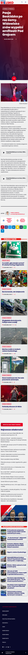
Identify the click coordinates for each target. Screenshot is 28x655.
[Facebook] (10, 647)
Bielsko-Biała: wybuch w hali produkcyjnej (16, 566)
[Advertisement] (14, 57)
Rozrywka (5, 514)
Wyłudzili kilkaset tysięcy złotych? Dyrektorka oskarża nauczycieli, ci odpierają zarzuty (16, 560)
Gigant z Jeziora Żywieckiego (16, 552)
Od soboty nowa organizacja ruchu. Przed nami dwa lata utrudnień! (16, 586)
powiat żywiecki (8, 9)
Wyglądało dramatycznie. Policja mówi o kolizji (11, 321)
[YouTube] (3, 647)
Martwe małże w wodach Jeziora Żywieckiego (11, 350)
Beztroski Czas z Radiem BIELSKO (14, 517)
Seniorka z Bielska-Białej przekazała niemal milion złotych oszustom (15, 545)
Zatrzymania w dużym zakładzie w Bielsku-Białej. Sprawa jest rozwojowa (16, 593)
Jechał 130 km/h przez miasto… (9, 481)
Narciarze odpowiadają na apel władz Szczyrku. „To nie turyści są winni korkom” (16, 579)
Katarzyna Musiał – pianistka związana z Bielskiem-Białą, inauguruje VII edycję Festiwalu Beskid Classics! (14, 439)
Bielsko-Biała (6, 260)
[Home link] (7, 2)
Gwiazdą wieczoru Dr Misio (12, 407)
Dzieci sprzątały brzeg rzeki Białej (10, 459)
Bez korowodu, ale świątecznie (13, 292)
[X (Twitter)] (4, 647)
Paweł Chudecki (15, 212)
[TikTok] (6, 647)
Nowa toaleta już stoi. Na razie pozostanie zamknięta (13, 379)
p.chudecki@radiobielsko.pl (18, 214)
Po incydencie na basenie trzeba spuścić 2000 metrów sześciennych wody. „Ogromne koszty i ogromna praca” (16, 533)
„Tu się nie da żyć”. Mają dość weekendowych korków (16, 538)
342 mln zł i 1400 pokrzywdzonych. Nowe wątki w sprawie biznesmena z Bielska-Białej (17, 573)
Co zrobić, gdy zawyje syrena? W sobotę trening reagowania (13, 264)
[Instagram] (8, 647)
